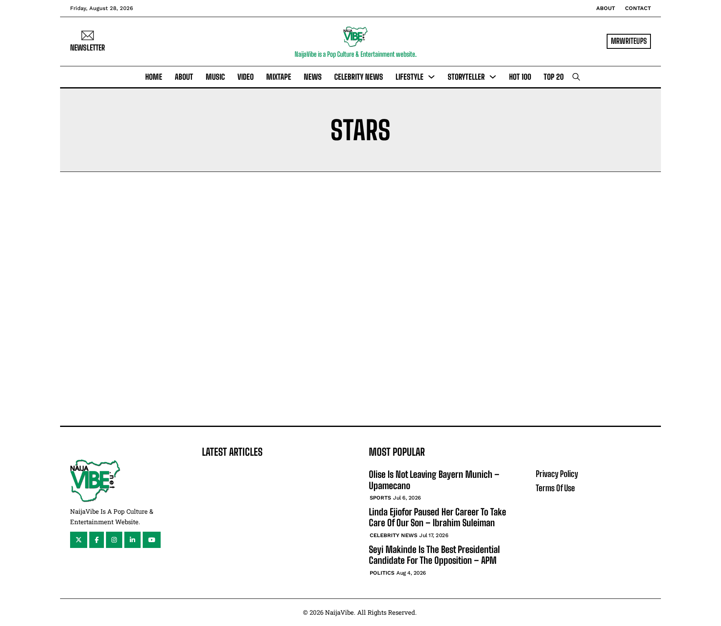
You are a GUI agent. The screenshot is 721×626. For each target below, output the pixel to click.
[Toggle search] (576, 76)
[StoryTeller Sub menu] (493, 77)
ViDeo (245, 76)
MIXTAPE (278, 76)
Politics (382, 573)
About (605, 8)
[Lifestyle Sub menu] (431, 77)
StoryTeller (466, 76)
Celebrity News (358, 76)
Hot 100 (520, 76)
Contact (638, 8)
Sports (380, 498)
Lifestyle (410, 76)
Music (215, 76)
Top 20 (554, 76)
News (313, 76)
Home (153, 76)
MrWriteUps (629, 40)
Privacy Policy (557, 474)
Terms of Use (555, 488)
